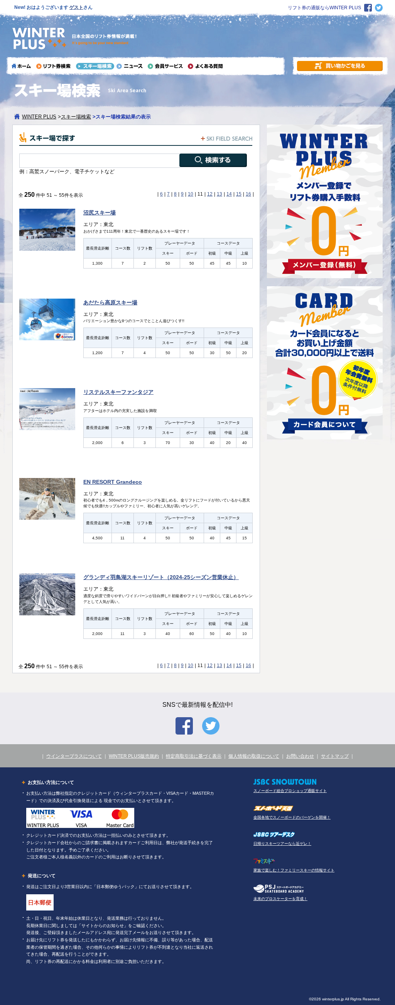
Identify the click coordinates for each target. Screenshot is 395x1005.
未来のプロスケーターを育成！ (280, 899)
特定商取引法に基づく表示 (193, 756)
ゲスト (76, 7)
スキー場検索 (76, 117)
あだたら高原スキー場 (110, 302)
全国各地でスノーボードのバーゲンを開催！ (292, 817)
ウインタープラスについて (74, 756)
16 (248, 194)
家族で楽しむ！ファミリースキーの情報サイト (293, 870)
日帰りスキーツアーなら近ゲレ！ (282, 843)
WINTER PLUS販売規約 (134, 756)
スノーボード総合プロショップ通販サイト (290, 791)
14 (229, 194)
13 (219, 194)
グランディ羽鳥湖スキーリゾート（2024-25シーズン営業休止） (161, 577)
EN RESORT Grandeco (112, 482)
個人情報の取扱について (253, 756)
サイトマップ (335, 756)
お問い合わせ (300, 756)
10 (190, 194)
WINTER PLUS (39, 117)
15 (238, 194)
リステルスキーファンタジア (118, 392)
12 (210, 194)
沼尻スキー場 (99, 212)
